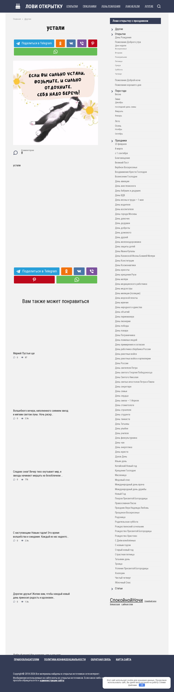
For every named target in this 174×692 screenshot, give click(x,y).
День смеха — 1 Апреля (127, 400)
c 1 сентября (121, 153)
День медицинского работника (131, 284)
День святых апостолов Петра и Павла (134, 381)
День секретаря (123, 386)
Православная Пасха (125, 503)
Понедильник (121, 57)
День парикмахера (124, 316)
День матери (121, 279)
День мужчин (121, 302)
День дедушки (122, 223)
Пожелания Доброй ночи (127, 80)
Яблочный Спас (123, 582)
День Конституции (124, 260)
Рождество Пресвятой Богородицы (133, 531)
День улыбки (121, 428)
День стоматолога (124, 405)
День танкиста (122, 419)
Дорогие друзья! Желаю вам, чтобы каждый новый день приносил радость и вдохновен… (41, 595)
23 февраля (121, 144)
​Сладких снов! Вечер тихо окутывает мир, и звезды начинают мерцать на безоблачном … (38, 473)
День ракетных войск (126, 354)
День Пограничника (125, 335)
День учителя (122, 433)
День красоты (122, 269)
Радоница (120, 517)
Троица (118, 563)
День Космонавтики (125, 265)
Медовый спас (122, 480)
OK (142, 685)
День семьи (121, 391)
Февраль (119, 111)
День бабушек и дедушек (128, 190)
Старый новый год (124, 549)
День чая (119, 442)
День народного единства (128, 307)
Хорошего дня (115, 604)
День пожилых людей (126, 340)
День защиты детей (125, 246)
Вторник (118, 53)
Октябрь (119, 133)
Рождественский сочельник (129, 526)
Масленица (120, 475)
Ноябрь (118, 129)
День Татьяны (122, 424)
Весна (118, 94)
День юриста (121, 451)
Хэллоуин (120, 573)
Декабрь (119, 102)
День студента (122, 414)
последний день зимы (125, 107)
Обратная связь (101, 659)
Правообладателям (26, 659)
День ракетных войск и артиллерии (133, 358)
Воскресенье (121, 48)
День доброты (122, 228)
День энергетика (123, 447)
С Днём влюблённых (125, 540)
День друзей (121, 237)
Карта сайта (123, 659)
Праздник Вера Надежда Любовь (132, 507)
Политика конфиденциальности (65, 659)
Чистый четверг (123, 577)
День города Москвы (126, 214)
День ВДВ (120, 195)
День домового (123, 232)
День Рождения (123, 37)
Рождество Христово (126, 536)
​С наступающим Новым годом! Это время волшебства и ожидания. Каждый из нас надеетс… (41, 534)
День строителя (123, 410)
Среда (118, 65)
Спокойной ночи (150, 601)
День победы (122, 325)
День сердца (121, 395)
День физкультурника (126, 437)
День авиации (122, 181)
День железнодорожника (128, 242)
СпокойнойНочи (126, 600)
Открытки (120, 34)
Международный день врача (129, 484)
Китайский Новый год (126, 466)
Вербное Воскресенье (126, 167)
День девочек (122, 218)
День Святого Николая (126, 377)
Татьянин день (122, 559)
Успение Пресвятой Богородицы (131, 568)
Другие (119, 29)
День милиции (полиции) (127, 293)
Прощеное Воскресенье (127, 512)
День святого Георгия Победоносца (133, 372)
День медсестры (123, 288)
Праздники (121, 140)
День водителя (122, 204)
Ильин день (121, 461)
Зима (117, 99)
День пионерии (122, 321)
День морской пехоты (126, 298)
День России (121, 363)
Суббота (119, 69)
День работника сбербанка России (133, 349)
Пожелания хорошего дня (128, 85)
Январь (118, 115)
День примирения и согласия (130, 344)
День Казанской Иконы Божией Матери (135, 255)
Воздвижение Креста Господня (131, 172)
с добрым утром (127, 604)
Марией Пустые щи (23, 353)
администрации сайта (52, 680)
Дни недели (120, 45)
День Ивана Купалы (125, 251)
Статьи (119, 588)
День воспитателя (124, 209)
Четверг (118, 74)
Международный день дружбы (130, 489)
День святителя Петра (126, 368)
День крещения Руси (125, 274)
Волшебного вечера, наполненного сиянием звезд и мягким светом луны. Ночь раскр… (40, 412)
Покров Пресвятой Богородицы (131, 498)
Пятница (118, 61)
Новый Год (120, 493)
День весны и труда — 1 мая (129, 199)
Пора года (120, 90)
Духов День (121, 456)
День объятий (122, 312)
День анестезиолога (125, 186)
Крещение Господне (125, 470)
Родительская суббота (126, 521)
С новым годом (123, 545)
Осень (118, 125)
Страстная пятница (124, 554)
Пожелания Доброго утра (128, 42)
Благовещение (122, 158)
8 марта (119, 148)
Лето (117, 121)
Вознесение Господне (126, 176)
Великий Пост (122, 162)
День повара (121, 330)
